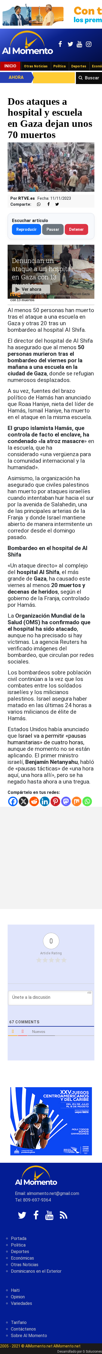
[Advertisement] (51, 858)
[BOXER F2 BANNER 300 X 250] (51, 1120)
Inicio (10, 66)
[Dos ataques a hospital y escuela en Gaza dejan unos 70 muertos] (51, 166)
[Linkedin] (45, 801)
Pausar (53, 229)
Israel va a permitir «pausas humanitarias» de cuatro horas (47, 739)
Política (59, 66)
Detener (76, 229)
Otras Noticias (36, 66)
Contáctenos (23, 1329)
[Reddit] (34, 801)
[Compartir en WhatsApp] (36, 204)
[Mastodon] (66, 801)
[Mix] (76, 801)
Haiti (15, 1290)
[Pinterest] (55, 801)
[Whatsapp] (87, 801)
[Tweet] (55, 204)
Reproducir (26, 229)
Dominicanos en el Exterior (36, 1271)
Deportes (78, 66)
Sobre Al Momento (29, 1335)
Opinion (18, 1296)
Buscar (92, 77)
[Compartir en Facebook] (46, 204)
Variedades (21, 1303)
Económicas (22, 1258)
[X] (23, 801)
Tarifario (19, 1322)
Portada (18, 1238)
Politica (18, 1245)
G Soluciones (92, 1351)
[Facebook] (13, 801)
